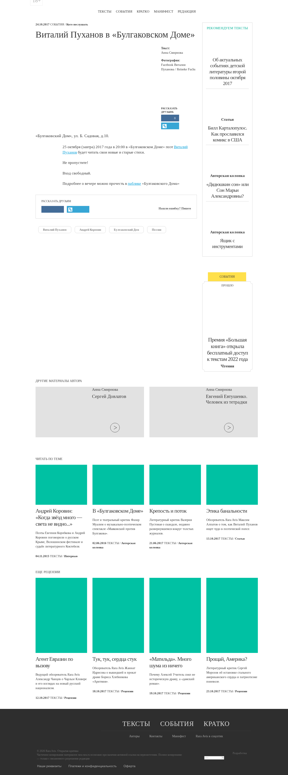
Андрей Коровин (90, 229)
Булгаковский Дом (126, 229)
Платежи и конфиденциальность (92, 766)
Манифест (163, 11)
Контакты (155, 736)
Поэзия (156, 229)
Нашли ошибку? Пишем (175, 208)
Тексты (104, 11)
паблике (134, 183)
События (124, 11)
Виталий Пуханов (55, 229)
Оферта (129, 766)
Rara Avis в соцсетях (209, 736)
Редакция (187, 11)
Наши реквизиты (49, 766)
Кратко (143, 11)
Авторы (134, 736)
